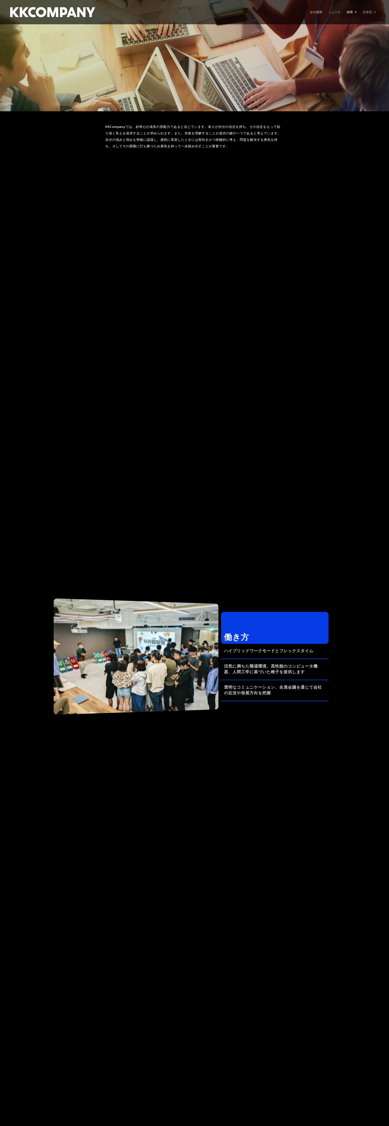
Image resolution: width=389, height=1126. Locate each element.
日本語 (367, 12)
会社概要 (316, 12)
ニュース (334, 12)
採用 (350, 12)
